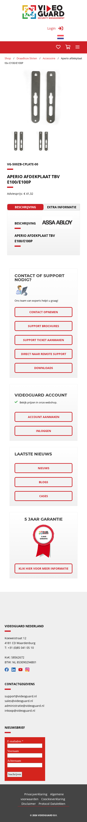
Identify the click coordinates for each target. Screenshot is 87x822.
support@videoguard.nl (21, 696)
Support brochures (43, 326)
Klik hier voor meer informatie (43, 568)
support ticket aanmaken (43, 340)
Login (51, 28)
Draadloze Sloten (27, 58)
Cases (43, 496)
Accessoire (49, 58)
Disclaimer (28, 804)
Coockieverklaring (53, 799)
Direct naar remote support (43, 354)
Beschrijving (25, 207)
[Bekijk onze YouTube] (21, 670)
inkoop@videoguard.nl (20, 710)
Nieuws (43, 468)
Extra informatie (61, 207)
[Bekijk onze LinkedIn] (15, 670)
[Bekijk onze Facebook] (8, 670)
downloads (43, 368)
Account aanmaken (43, 417)
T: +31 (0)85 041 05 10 (19, 648)
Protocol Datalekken (52, 804)
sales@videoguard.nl (19, 701)
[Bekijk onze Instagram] (28, 670)
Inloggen (43, 431)
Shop (8, 58)
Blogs (43, 482)
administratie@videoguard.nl (24, 706)
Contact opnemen (43, 312)
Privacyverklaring (35, 794)
